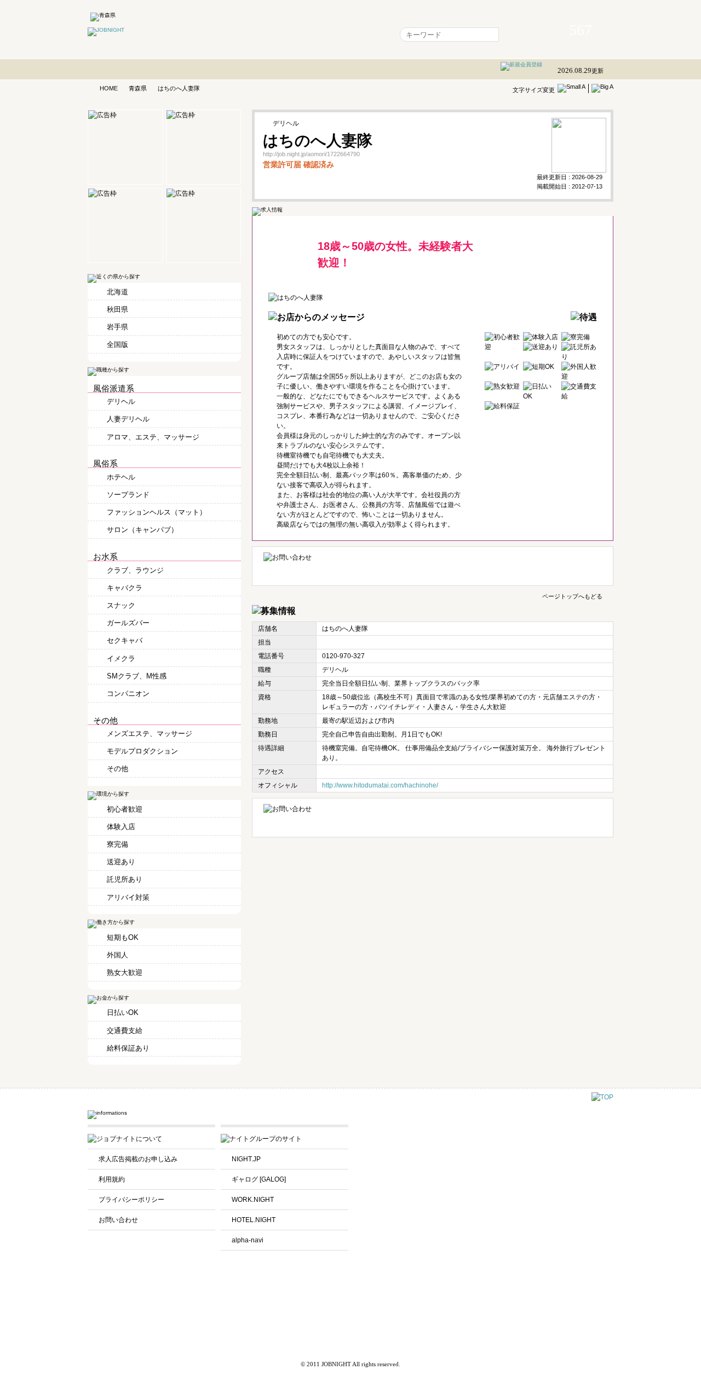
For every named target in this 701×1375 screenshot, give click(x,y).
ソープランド (128, 494)
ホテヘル (121, 477)
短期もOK (123, 937)
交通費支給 (124, 1030)
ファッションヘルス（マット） (156, 512)
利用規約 (112, 1179)
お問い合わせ (118, 1220)
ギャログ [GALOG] (259, 1179)
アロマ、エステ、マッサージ (153, 437)
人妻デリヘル (128, 419)
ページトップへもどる (572, 595)
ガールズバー (128, 623)
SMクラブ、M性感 (136, 676)
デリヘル (121, 401)
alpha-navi (247, 1240)
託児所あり (124, 879)
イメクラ (121, 658)
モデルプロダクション (142, 751)
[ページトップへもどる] (602, 1097)
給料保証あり (128, 1048)
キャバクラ (124, 588)
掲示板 (318, 34)
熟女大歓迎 (124, 972)
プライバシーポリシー (131, 1199)
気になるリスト (270, 34)
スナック (121, 605)
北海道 (117, 292)
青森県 (138, 88)
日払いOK (123, 1012)
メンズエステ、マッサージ (149, 733)
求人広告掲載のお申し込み (138, 1159)
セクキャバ (124, 640)
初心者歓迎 (124, 809)
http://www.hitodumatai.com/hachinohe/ (380, 785)
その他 (117, 768)
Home (221, 34)
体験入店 (121, 827)
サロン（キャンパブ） (142, 530)
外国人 (117, 955)
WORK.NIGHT (253, 1199)
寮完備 (117, 844)
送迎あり (121, 862)
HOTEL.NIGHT (253, 1220)
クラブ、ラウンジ (135, 570)
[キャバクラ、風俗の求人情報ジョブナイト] (106, 30)
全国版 (117, 344)
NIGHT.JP (246, 1159)
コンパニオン (128, 693)
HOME (109, 88)
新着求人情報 (363, 34)
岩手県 (117, 327)
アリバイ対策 (128, 897)
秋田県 (117, 309)
